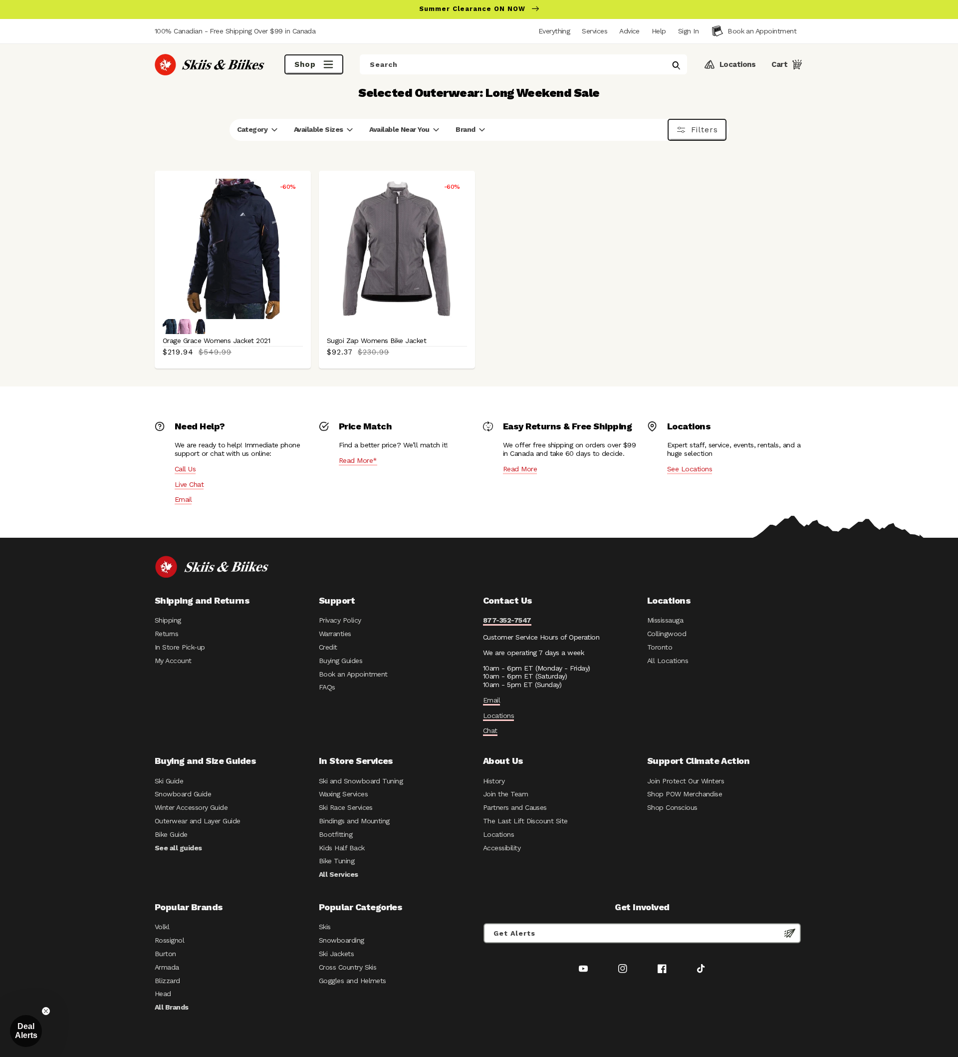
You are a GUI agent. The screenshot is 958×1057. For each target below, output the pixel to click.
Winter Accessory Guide (191, 807)
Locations (498, 715)
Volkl (162, 927)
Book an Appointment (353, 674)
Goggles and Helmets (352, 981)
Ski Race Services (346, 807)
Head (163, 994)
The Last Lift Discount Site (525, 821)
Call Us (185, 469)
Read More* (358, 460)
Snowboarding (341, 940)
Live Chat (189, 484)
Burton (165, 954)
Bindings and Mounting (354, 821)
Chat (490, 730)
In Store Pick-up (180, 647)
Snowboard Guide (183, 794)
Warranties (335, 634)
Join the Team (505, 794)
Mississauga (665, 620)
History (493, 781)
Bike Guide (171, 834)
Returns (166, 634)
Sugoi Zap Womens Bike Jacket (376, 341)
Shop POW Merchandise (684, 794)
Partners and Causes (515, 807)
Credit (328, 647)
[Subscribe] (790, 933)
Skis (325, 927)
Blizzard (167, 981)
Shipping (168, 620)
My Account (173, 661)
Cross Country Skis (347, 967)
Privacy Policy (340, 620)
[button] (688, 31)
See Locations (689, 469)
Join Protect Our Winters (685, 781)
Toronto (659, 647)
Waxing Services (343, 794)
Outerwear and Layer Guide (197, 821)
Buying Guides (340, 661)
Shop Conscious (672, 807)
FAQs (327, 687)
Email (183, 499)
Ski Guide (169, 781)
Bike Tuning (336, 861)
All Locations (667, 661)
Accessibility (501, 848)
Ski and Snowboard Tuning (361, 781)
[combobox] (523, 64)
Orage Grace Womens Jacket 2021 (216, 341)
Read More (520, 469)
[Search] (676, 65)
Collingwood (666, 634)
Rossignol (169, 940)
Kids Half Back (342, 848)
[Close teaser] (46, 1011)
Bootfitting (335, 834)
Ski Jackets (336, 954)
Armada (167, 967)
